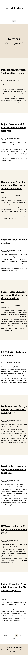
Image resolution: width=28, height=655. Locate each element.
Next (14, 638)
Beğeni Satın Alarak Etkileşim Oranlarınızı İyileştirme (13, 127)
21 (13, 635)
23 (20, 635)
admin (8, 80)
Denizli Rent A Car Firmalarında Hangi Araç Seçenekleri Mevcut (13, 185)
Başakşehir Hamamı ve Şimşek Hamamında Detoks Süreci (13, 469)
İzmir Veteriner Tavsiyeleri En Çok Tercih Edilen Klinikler (14, 409)
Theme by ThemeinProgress (9, 650)
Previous (5, 635)
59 (24, 635)
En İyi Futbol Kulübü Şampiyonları (13, 353)
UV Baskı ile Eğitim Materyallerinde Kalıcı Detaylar (14, 529)
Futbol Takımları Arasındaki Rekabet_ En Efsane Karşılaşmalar (14, 587)
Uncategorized (5, 81)
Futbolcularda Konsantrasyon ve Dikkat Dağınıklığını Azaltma (14, 295)
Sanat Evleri (14, 9)
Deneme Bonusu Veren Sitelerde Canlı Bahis (13, 71)
